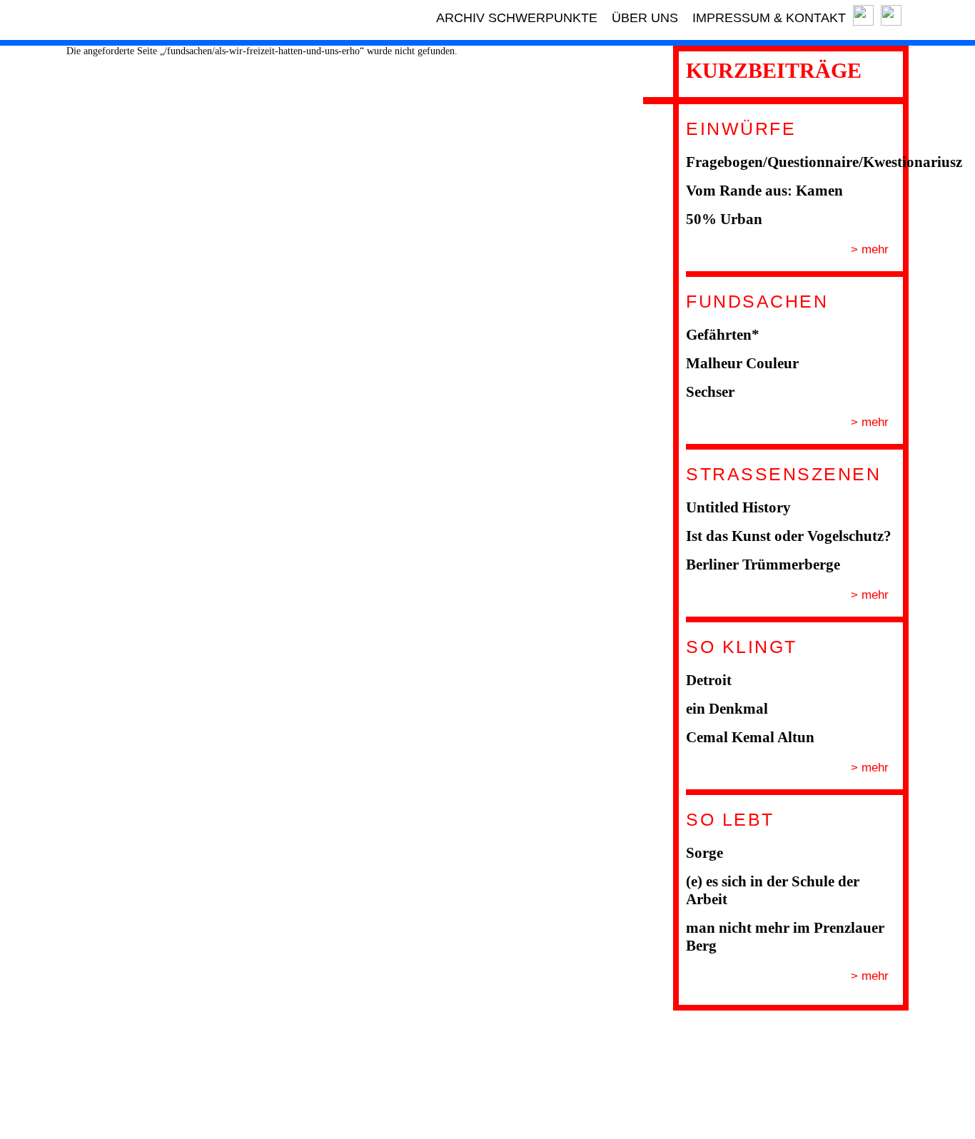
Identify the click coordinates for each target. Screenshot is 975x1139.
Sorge (704, 852)
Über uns (645, 18)
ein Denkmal (727, 708)
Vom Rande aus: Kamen (764, 190)
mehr (873, 249)
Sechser (710, 391)
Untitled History (738, 507)
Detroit (709, 680)
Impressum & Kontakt (769, 18)
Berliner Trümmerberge (763, 564)
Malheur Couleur (742, 363)
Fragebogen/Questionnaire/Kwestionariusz (824, 162)
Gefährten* (722, 334)
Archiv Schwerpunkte (516, 18)
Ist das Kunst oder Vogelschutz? (788, 536)
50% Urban (724, 219)
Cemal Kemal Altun (750, 737)
